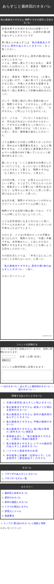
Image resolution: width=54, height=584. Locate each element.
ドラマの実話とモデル (16, 506)
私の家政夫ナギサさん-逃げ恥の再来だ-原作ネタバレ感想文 (27, 430)
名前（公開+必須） (31, 356)
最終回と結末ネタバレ (16, 493)
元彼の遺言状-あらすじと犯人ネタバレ (29, 402)
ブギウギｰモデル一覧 (16, 478)
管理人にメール (13, 511)
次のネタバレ (11, 386)
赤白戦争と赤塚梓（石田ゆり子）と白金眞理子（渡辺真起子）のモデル (28, 456)
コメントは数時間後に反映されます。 (24, 367)
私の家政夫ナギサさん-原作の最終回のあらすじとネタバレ (29, 415)
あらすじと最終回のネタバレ (27, 6)
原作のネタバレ (13, 497)
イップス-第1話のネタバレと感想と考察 (24, 523)
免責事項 (9, 515)
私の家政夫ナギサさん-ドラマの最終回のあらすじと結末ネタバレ (29, 445)
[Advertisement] (27, 308)
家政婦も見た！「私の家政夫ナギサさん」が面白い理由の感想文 (28, 437)
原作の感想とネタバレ (16, 502)
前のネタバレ (25, 389)
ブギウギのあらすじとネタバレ (21, 474)
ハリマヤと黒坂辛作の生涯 (22, 451)
